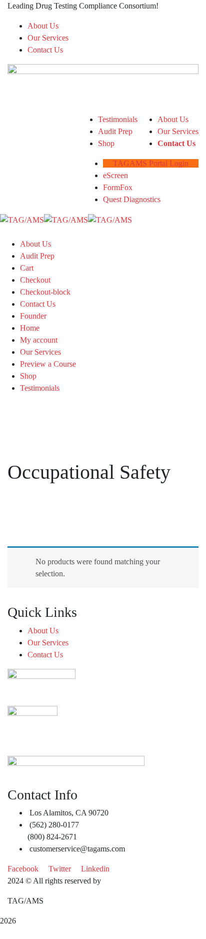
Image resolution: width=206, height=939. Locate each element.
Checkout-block (45, 292)
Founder (33, 316)
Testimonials (40, 388)
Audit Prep (37, 256)
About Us (43, 26)
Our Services (48, 38)
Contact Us (45, 50)
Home (30, 328)
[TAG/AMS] (22, 219)
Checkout (35, 280)
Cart (27, 268)
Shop (28, 376)
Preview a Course (48, 364)
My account (39, 340)
